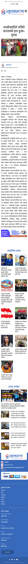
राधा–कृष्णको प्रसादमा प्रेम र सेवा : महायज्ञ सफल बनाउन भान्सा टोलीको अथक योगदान (18, 425)
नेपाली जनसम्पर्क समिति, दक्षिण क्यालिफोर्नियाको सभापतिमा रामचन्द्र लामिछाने (20, 298)
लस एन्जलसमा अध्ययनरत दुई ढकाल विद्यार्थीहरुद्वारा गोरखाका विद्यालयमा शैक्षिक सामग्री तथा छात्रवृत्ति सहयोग (13, 406)
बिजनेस (3, 502)
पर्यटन (2, 500)
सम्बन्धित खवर (14, 251)
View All (7, 552)
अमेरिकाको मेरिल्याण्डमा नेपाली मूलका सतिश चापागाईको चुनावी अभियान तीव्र (6, 272)
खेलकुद (3, 497)
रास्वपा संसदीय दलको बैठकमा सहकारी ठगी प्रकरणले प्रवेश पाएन (21, 351)
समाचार (3, 490)
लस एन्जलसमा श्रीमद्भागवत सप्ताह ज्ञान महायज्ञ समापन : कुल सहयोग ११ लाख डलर (18, 435)
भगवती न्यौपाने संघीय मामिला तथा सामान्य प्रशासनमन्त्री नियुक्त (6, 377)
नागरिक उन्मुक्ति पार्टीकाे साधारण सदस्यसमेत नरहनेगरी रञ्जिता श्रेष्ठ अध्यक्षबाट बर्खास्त (6, 353)
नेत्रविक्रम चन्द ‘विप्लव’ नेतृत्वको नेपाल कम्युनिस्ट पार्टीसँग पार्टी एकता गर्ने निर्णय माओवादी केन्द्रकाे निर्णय (21, 326)
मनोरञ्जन (3, 504)
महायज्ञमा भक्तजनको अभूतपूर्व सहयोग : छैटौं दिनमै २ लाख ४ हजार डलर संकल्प (19, 445)
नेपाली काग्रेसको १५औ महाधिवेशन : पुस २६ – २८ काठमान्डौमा (6, 324)
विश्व (2, 493)
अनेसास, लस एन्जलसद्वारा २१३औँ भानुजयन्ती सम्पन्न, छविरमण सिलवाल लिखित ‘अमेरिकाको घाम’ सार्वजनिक (18, 414)
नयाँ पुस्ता (3, 495)
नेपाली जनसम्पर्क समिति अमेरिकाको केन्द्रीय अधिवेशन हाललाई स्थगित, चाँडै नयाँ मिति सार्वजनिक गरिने (6, 299)
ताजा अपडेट (14, 387)
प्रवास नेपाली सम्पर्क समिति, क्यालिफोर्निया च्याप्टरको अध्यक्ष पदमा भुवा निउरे (21, 271)
